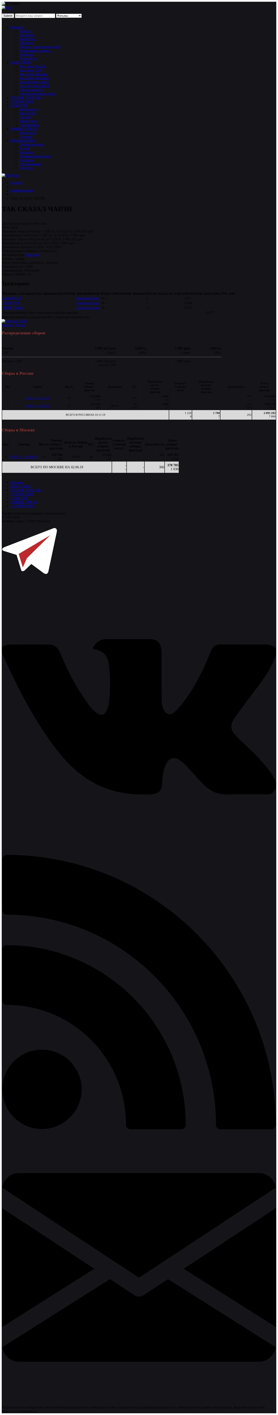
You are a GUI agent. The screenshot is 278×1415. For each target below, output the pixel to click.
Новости (16, 27)
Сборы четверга (31, 90)
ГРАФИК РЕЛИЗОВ (25, 97)
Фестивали (27, 113)
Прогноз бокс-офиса (34, 86)
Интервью (26, 35)
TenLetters (32, 255)
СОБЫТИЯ (19, 105)
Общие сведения (31, 144)
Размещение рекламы (35, 156)
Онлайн (25, 117)
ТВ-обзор (26, 43)
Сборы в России (14, 325)
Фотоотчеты (28, 121)
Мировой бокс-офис (34, 82)
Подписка (26, 168)
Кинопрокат (28, 109)
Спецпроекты (29, 125)
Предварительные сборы (37, 94)
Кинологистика (88, 303)
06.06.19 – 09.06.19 (37, 405)
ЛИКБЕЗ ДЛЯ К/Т (24, 129)
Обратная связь (30, 164)
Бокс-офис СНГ (30, 70)
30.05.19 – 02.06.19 (37, 398)
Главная (16, 183)
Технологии (28, 58)
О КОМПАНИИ (22, 140)
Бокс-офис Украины (34, 78)
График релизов (22, 190)
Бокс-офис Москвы (33, 74)
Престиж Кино (87, 298)
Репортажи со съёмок (35, 51)
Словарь (25, 137)
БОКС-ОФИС (20, 62)
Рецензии (26, 54)
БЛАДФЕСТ (11, 298)
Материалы (27, 133)
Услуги (24, 148)
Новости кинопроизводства (39, 47)
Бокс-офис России (32, 66)
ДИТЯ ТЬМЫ (12, 308)
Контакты (26, 152)
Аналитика (27, 39)
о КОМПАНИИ (22, 506)
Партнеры (26, 160)
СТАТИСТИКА (22, 101)
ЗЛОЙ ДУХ (11, 303)
